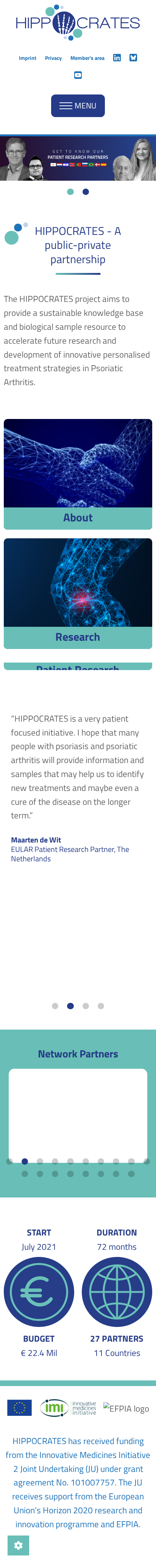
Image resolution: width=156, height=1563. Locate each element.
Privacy (53, 58)
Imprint (27, 58)
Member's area (87, 58)
